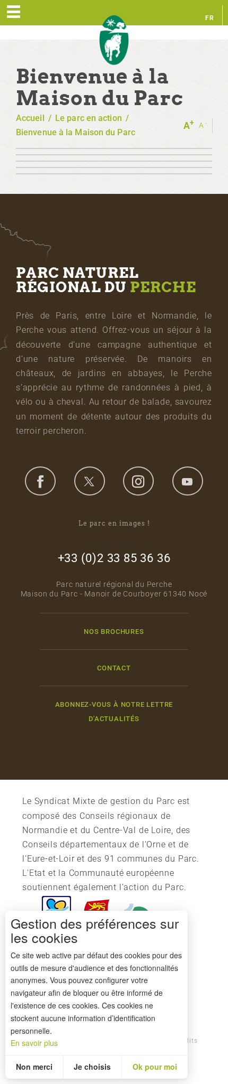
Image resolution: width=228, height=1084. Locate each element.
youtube (187, 480)
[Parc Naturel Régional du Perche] (114, 40)
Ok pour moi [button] (155, 1066)
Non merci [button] (34, 1066)
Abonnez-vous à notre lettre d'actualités (114, 711)
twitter (89, 480)
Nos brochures (114, 632)
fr (209, 18)
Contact (114, 668)
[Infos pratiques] (114, 173)
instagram (138, 480)
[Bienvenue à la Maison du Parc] (114, 148)
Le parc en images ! (114, 523)
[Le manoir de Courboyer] (114, 154)
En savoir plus (34, 1043)
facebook (40, 480)
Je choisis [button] (92, 1066)
